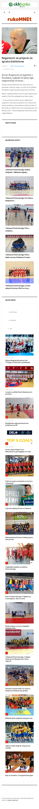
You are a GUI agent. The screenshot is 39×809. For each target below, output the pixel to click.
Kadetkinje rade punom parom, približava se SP (17, 424)
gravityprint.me (13, 800)
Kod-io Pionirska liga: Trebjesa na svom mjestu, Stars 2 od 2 (18, 598)
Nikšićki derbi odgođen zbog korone (18, 718)
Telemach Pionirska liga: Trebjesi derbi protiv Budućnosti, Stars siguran (17, 659)
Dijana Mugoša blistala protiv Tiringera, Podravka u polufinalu (17, 362)
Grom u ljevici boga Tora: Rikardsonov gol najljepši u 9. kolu (18, 451)
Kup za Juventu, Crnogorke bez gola (19, 775)
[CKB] (19, 5)
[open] (4, 12)
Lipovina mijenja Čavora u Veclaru (18, 508)
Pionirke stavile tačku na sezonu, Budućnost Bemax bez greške (18, 690)
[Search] (34, 12)
